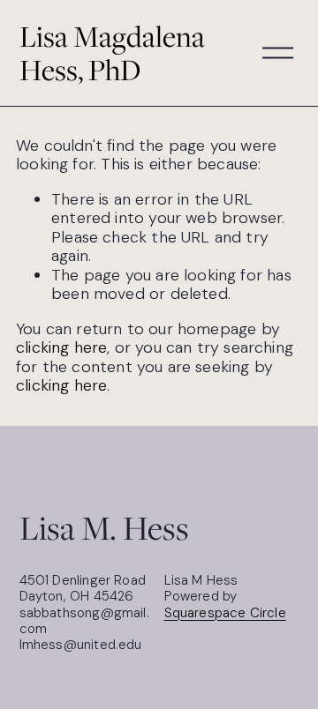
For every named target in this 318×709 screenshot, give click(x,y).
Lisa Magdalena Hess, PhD (112, 53)
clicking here (61, 347)
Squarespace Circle (225, 613)
